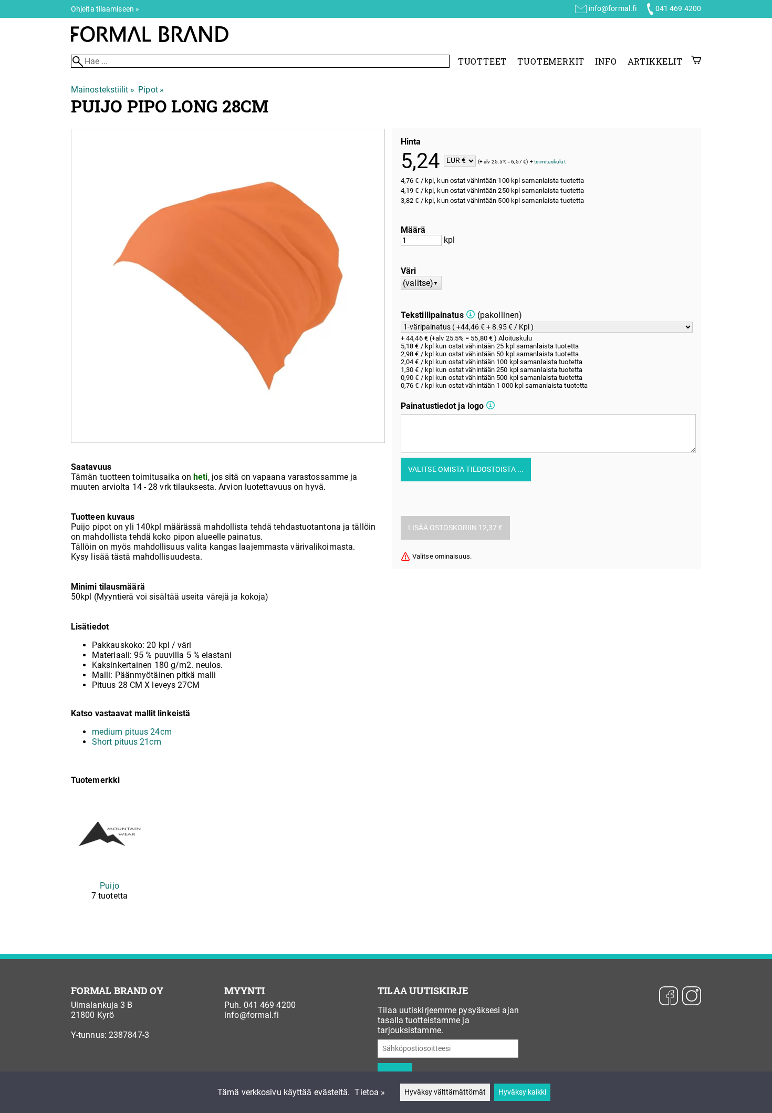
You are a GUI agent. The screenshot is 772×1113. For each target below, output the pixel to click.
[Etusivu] (149, 39)
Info (606, 61)
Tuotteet (482, 61)
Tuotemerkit (551, 61)
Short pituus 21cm (126, 742)
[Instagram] (691, 996)
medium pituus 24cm (132, 732)
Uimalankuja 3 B (102, 1005)
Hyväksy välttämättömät (445, 1092)
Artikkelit (655, 61)
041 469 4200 (678, 8)
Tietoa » (369, 1092)
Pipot (151, 90)
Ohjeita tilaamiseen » (105, 9)
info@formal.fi (613, 8)
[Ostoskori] (696, 61)
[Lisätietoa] (470, 315)
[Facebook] (668, 996)
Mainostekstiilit (102, 90)
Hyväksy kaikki (522, 1092)
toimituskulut (549, 161)
